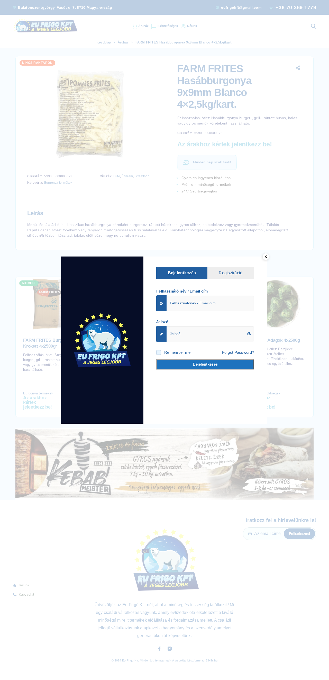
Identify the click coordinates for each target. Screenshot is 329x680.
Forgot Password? (238, 352)
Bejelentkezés (205, 364)
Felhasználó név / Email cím (182, 291)
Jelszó (162, 322)
